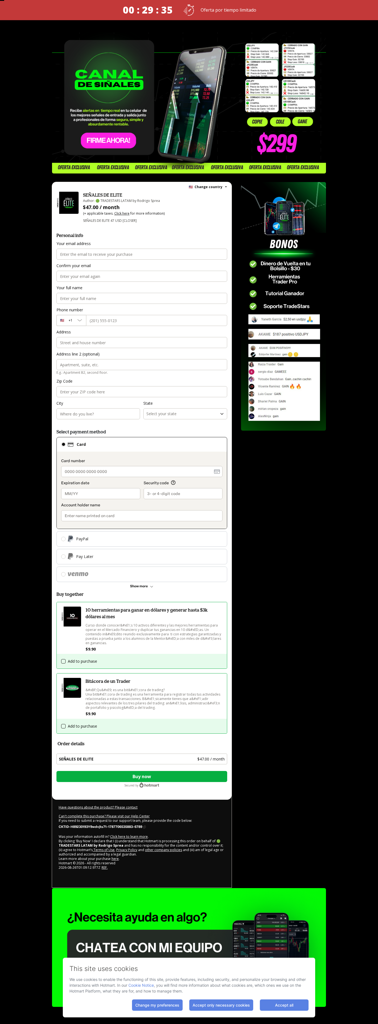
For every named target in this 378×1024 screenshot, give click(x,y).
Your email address (73, 243)
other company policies (163, 849)
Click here (122, 213)
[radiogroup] (141, 509)
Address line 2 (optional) (78, 354)
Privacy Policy (126, 849)
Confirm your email (73, 265)
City (59, 403)
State (148, 403)
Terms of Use (104, 849)
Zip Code (64, 381)
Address (63, 332)
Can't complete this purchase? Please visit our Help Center (104, 816)
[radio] (63, 444)
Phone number (69, 309)
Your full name (69, 287)
